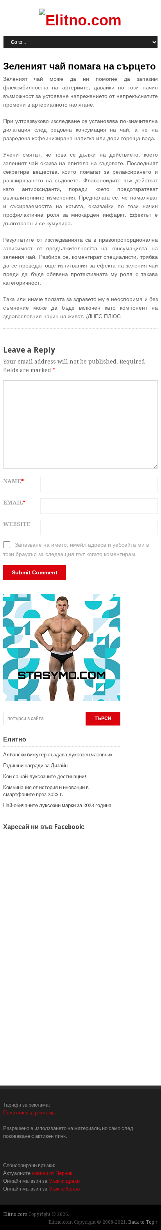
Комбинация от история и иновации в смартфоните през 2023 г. (46, 790)
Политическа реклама (29, 1113)
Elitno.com (15, 1214)
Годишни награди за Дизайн (35, 765)
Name (13, 481)
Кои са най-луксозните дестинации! (44, 776)
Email (14, 502)
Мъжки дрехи (64, 1181)
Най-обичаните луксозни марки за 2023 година (57, 805)
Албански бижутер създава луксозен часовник (58, 755)
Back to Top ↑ (143, 1222)
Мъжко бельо (64, 1189)
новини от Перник (52, 1173)
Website (16, 524)
